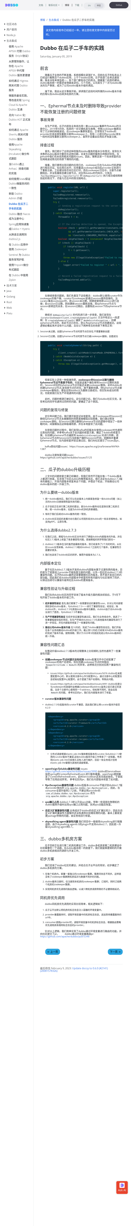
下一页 (115, 952)
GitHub (119, 5)
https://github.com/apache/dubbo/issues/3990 (71, 771)
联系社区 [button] (53, 5)
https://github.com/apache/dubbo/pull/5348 (64, 936)
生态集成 (54, 20)
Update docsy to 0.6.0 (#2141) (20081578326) (74, 970)
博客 (42, 20)
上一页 (52, 952)
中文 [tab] (99, 5)
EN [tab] (89, 5)
